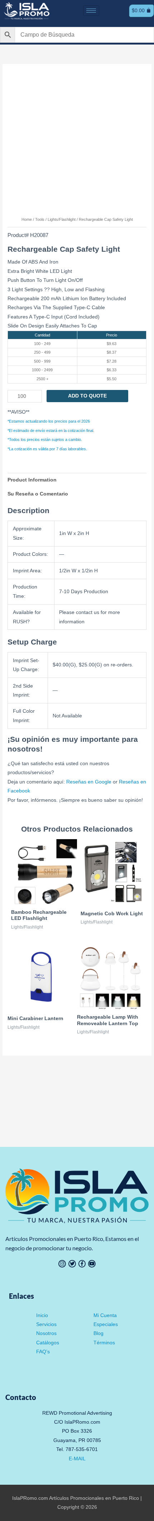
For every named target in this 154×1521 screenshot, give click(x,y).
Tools (39, 219)
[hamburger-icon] (91, 10)
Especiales (105, 1324)
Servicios (46, 1324)
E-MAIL (77, 1458)
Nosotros (46, 1333)
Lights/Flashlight (62, 219)
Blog (98, 1333)
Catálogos (47, 1342)
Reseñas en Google (88, 782)
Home (26, 219)
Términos (104, 1342)
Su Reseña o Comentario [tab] (38, 494)
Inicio (42, 1315)
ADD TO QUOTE (87, 396)
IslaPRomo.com (30, 1498)
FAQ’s (43, 1351)
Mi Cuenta (105, 1315)
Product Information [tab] (32, 480)
